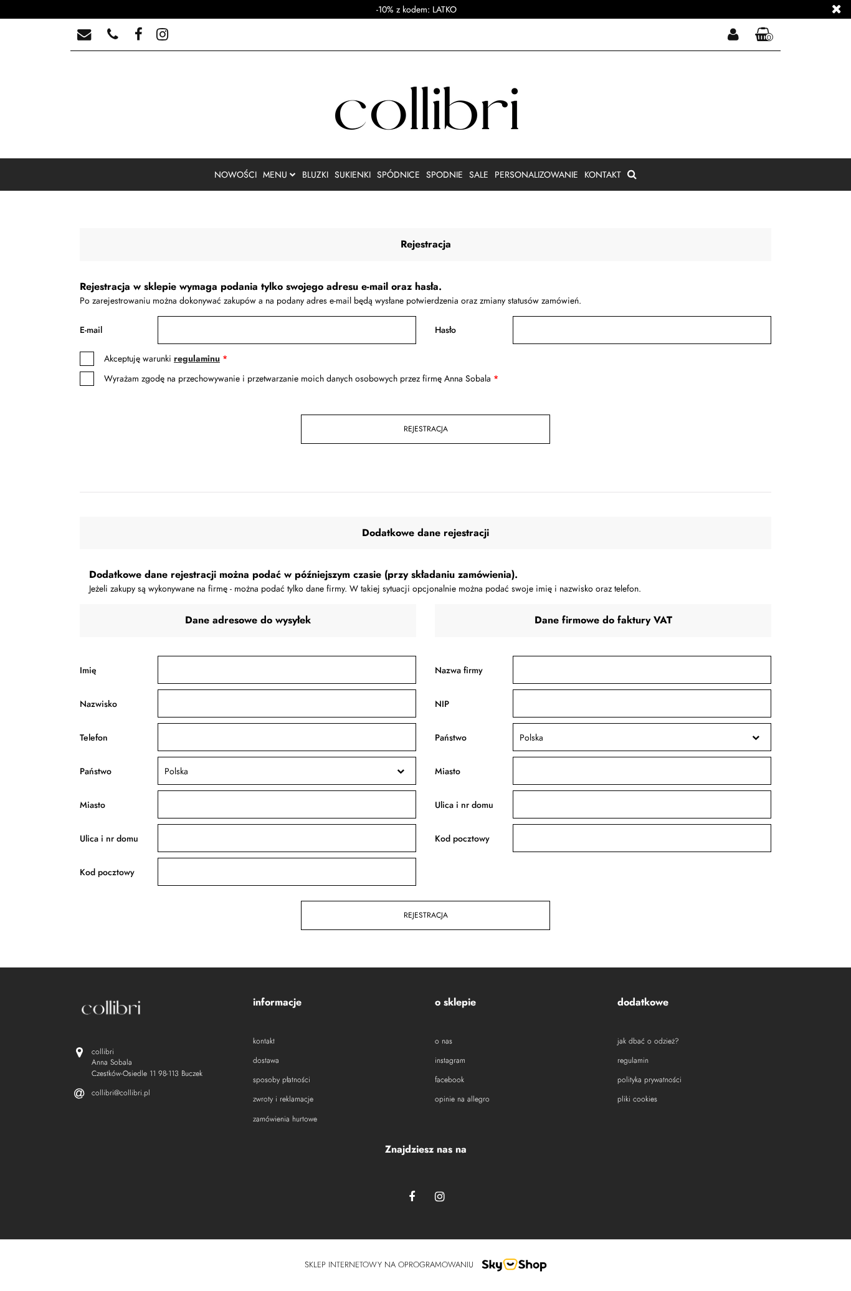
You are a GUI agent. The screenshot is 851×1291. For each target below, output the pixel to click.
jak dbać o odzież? (648, 1041)
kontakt (602, 174)
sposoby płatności (281, 1080)
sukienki (353, 174)
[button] (764, 35)
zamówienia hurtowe (285, 1119)
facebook (449, 1080)
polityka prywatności (649, 1080)
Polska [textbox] (176, 771)
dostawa (266, 1060)
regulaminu (197, 358)
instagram (450, 1060)
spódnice (398, 174)
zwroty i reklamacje (283, 1099)
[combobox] (287, 771)
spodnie (444, 174)
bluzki (315, 174)
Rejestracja (426, 428)
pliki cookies (637, 1099)
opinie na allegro (462, 1099)
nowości (235, 174)
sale (478, 174)
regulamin (633, 1060)
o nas (443, 1041)
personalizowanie (536, 174)
